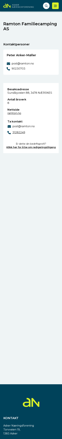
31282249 (18, 132)
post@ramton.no (23, 126)
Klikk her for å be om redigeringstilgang (31, 147)
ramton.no (14, 113)
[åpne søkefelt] (46, 5)
